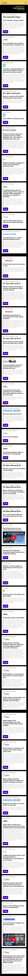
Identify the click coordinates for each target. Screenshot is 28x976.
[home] (5, 3)
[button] (25, 3)
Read (5, 31)
